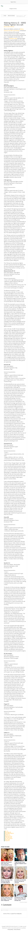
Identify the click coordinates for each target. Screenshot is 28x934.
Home (5, 15)
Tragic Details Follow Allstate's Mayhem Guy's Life (20, 864)
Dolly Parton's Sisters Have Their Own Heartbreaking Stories (6, 864)
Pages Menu (13, 2)
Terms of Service (17, 929)
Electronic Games (11, 15)
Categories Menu (13, 8)
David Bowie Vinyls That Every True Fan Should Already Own (20, 899)
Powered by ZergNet (23, 902)
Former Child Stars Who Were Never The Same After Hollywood (7, 899)
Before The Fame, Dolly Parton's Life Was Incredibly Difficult (6, 881)
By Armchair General (9, 26)
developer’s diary (13, 38)
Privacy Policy (10, 929)
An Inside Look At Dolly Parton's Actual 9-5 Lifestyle (20, 881)
